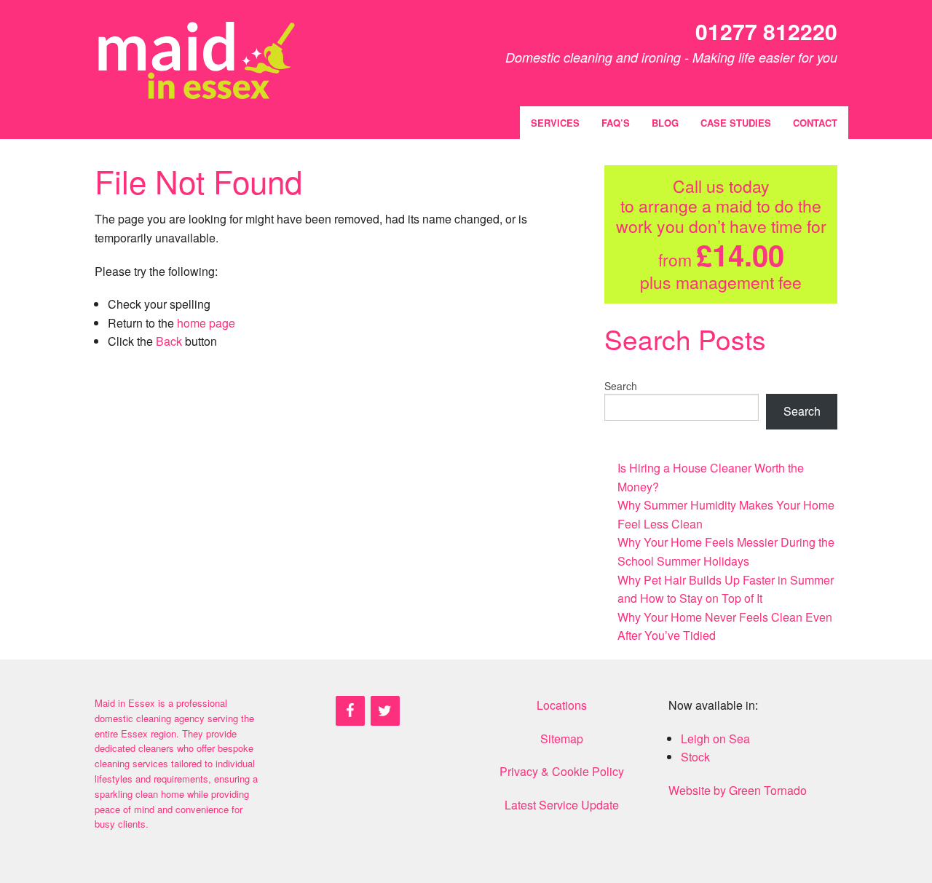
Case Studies (735, 123)
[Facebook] (350, 711)
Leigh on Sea (715, 738)
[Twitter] (385, 711)
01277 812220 (766, 31)
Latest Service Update (562, 804)
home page (206, 322)
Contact (815, 123)
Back (169, 341)
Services (555, 123)
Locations (562, 705)
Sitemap (561, 738)
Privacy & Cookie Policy (561, 771)
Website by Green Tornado (737, 790)
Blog (665, 123)
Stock (695, 756)
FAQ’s (615, 123)
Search (620, 386)
